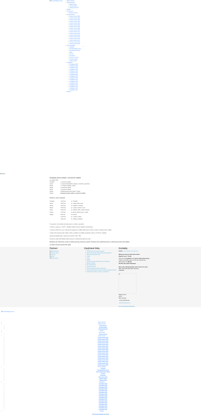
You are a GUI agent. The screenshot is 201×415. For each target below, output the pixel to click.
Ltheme (107, 414)
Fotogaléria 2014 (73, 84)
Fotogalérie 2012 (73, 88)
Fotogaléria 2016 (73, 81)
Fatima (88, 256)
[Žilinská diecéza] (54, 251)
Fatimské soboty (73, 59)
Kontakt (69, 91)
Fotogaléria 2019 (73, 76)
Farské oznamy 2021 (74, 24)
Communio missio (91, 266)
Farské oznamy (71, 14)
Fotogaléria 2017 (73, 79)
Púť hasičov (72, 55)
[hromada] (52, 254)
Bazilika (69, 9)
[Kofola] (52, 256)
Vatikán (88, 259)
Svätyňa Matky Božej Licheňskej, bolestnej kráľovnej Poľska (101, 269)
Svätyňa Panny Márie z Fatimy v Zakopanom (98, 271)
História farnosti (71, 2)
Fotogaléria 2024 (73, 67)
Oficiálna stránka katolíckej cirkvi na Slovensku (98, 261)
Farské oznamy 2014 (74, 36)
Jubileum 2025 (73, 60)
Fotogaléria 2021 (73, 72)
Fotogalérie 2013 (73, 86)
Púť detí (71, 54)
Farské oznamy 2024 (74, 19)
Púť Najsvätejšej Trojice (75, 48)
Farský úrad (70, 11)
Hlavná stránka (70, 0)
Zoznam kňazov (73, 6)
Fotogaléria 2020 (73, 74)
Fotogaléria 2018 (73, 77)
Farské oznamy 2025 (74, 18)
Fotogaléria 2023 (73, 69)
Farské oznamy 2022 (74, 23)
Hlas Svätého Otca (91, 264)
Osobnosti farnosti (73, 7)
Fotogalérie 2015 (73, 83)
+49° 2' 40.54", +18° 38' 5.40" (131, 251)
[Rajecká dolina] (54, 258)
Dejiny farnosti (72, 4)
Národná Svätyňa (91, 263)
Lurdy (88, 257)
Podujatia (71, 47)
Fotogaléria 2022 (73, 71)
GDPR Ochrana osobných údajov (96, 251)
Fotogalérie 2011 (73, 89)
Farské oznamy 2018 (74, 30)
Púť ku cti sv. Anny (73, 57)
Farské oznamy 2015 (74, 35)
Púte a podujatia (71, 45)
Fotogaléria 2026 (73, 64)
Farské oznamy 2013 (74, 38)
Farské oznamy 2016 (74, 33)
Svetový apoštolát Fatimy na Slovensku (96, 268)
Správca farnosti (73, 12)
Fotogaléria (70, 62)
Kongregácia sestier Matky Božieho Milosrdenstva (99, 252)
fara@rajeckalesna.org (124, 302)
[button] (100, 167)
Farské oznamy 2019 (74, 28)
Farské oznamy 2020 (74, 26)
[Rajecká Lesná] (54, 252)
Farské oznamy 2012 (74, 40)
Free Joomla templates (97, 414)
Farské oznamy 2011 (74, 42)
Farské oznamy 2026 (74, 16)
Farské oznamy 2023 (74, 21)
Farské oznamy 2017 (74, 31)
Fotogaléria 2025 (73, 65)
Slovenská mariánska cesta (93, 254)
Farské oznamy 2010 (74, 43)
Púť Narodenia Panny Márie (103, 371)
